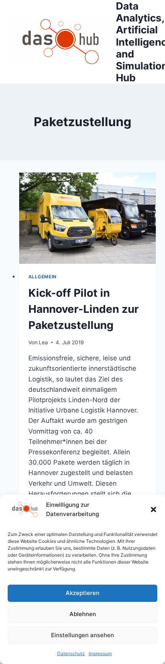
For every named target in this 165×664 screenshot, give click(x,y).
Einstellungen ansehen (82, 635)
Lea (43, 342)
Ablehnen (82, 614)
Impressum (100, 653)
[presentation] (87, 218)
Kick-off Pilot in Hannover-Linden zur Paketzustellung (83, 309)
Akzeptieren (82, 593)
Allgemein (42, 276)
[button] (153, 509)
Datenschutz (71, 653)
